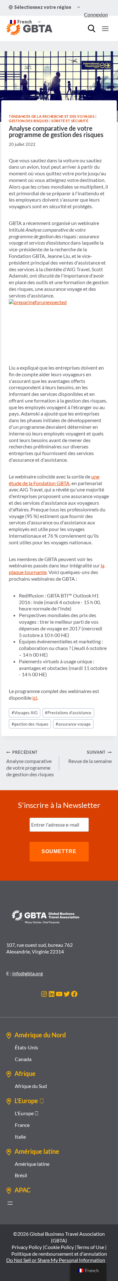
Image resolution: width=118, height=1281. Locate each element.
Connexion (96, 14)
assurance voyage (73, 724)
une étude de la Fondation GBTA (54, 479)
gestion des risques (30, 724)
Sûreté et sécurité (69, 121)
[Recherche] (91, 28)
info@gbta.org (27, 973)
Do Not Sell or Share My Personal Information (55, 1260)
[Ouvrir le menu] (105, 28)
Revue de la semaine (90, 757)
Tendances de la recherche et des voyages (51, 116)
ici (34, 698)
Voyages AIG (25, 712)
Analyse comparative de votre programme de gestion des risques (30, 763)
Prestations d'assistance (68, 712)
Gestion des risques (29, 121)
